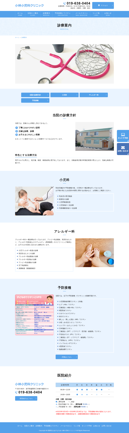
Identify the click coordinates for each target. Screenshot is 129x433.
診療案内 (46, 14)
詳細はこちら (67, 357)
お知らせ (107, 14)
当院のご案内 (33, 14)
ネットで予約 (87, 426)
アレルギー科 (94, 95)
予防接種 (35, 100)
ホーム (20, 14)
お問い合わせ (106, 426)
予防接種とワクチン (63, 14)
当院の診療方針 (35, 95)
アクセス (104, 5)
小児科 (64, 95)
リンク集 (96, 14)
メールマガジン (81, 14)
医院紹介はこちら (26, 398)
